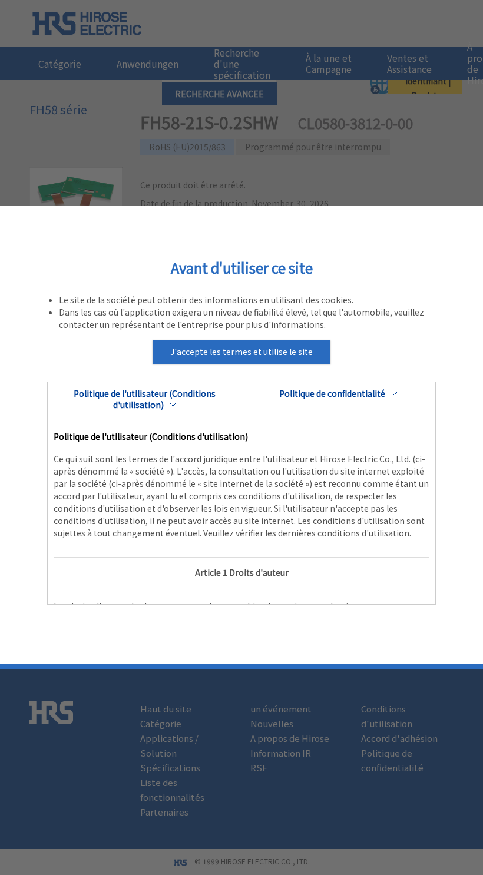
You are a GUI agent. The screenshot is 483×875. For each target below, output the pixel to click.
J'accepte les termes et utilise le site (241, 351)
